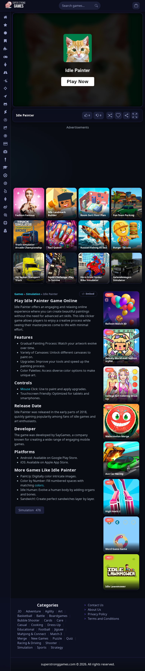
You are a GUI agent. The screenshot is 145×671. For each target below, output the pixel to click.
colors (39, 485)
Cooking (37, 625)
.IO (13, 96)
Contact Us (95, 605)
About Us (94, 610)
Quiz (14, 207)
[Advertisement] (77, 156)
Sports (15, 223)
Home (15, 17)
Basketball (24, 616)
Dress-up (54, 625)
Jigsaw (15, 183)
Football (44, 629)
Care (13, 152)
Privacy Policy (97, 614)
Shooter (51, 643)
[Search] (96, 6)
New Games (39, 638)
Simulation (33, 294)
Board (15, 128)
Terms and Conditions (103, 619)
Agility (15, 104)
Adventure (33, 611)
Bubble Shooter (28, 620)
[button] (109, 115)
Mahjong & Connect (31, 634)
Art (13, 112)
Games (18, 294)
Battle (14, 80)
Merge (22, 638)
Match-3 (56, 634)
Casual (15, 41)
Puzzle (15, 49)
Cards (14, 144)
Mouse (25, 389)
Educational (25, 629)
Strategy (57, 647)
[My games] (136, 5)
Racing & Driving (29, 643)
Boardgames (58, 616)
